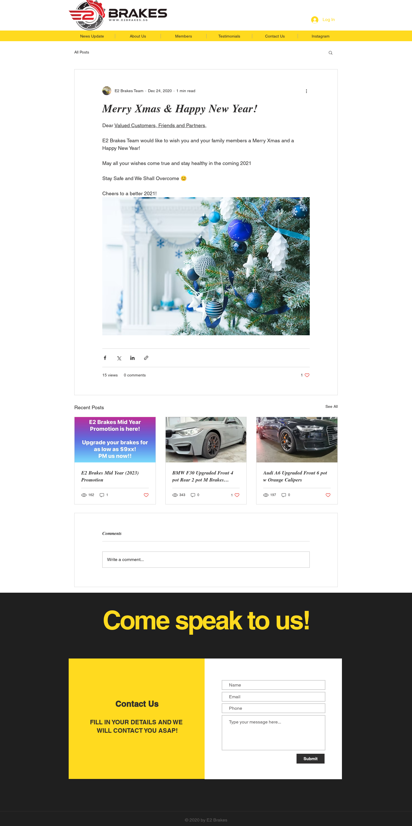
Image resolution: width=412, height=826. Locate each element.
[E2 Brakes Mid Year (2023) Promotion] (115, 439)
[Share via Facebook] (105, 357)
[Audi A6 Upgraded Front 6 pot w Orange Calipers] (296, 439)
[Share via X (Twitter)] (118, 357)
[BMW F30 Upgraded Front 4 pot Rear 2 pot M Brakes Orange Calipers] (206, 439)
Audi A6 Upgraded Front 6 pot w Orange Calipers (295, 476)
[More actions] (306, 90)
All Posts (81, 52)
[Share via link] (146, 357)
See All (331, 406)
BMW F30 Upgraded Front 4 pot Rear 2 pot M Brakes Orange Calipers (202, 476)
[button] (330, 52)
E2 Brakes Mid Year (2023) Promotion (110, 476)
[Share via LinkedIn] (132, 357)
